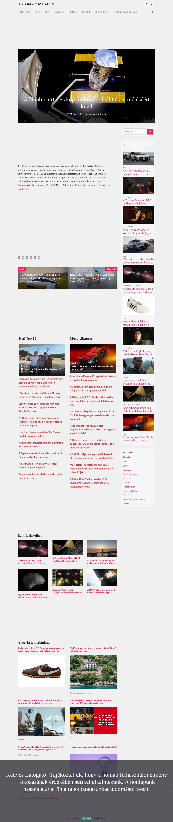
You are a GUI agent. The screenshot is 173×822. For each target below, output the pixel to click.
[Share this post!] (19, 258)
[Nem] (170, 791)
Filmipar (73, 12)
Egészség (59, 12)
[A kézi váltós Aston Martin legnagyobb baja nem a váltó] (138, 429)
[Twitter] (151, 4)
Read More (23, 189)
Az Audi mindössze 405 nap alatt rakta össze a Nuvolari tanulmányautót (137, 174)
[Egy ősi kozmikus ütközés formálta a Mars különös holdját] (33, 589)
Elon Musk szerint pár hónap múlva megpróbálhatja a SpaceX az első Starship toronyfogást (102, 563)
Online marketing (130, 491)
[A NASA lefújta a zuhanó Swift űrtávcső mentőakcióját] (102, 584)
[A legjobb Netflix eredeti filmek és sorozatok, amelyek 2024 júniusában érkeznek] (93, 732)
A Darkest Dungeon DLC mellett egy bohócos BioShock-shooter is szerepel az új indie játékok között (92, 444)
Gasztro (85, 12)
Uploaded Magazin (36, 4)
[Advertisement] (86, 31)
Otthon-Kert (101, 12)
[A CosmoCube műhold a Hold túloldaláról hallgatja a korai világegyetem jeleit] (67, 553)
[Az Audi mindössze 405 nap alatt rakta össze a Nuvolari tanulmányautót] (138, 163)
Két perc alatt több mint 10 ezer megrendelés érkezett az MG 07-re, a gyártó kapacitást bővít (93, 430)
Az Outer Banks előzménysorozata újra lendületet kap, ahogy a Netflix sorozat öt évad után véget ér (40, 422)
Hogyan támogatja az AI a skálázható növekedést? (93, 747)
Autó (37, 12)
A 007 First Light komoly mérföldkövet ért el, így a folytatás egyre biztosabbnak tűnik (137, 355)
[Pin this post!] (31, 258)
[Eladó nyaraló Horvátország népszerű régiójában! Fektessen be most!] (93, 687)
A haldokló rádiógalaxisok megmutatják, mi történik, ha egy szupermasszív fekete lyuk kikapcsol (92, 415)
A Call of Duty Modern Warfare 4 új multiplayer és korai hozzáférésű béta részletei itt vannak (89, 483)
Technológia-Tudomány (124, 12)
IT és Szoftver (128, 197)
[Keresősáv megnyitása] (152, 12)
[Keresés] (150, 131)
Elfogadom (87, 818)
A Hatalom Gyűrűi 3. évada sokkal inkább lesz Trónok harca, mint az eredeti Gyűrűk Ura (91, 401)
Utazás (126, 504)
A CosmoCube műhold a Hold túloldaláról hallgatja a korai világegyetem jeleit (66, 561)
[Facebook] (146, 4)
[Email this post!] (39, 258)
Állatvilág (25, 12)
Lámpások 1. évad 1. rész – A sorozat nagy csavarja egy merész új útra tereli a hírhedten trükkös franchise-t (41, 383)
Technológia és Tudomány (94, 114)
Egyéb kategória (130, 474)
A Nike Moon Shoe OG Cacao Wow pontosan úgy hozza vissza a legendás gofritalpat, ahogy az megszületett (41, 651)
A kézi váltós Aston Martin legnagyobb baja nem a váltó (138, 440)
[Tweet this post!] (23, 258)
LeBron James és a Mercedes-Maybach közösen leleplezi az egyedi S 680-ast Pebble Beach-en (39, 408)
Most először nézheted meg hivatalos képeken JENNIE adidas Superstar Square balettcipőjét (91, 469)
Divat (47, 12)
